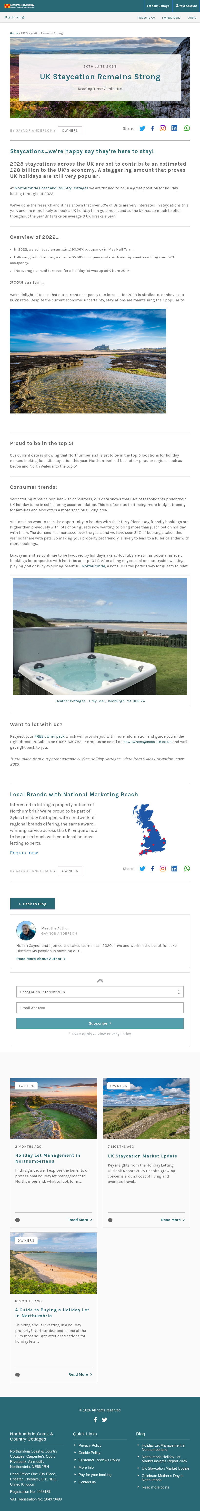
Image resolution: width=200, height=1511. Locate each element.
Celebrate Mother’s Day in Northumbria (162, 1478)
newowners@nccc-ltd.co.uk (147, 741)
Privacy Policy (90, 1445)
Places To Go (146, 17)
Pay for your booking (95, 1475)
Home (14, 33)
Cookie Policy (89, 1453)
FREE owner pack (49, 736)
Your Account (188, 6)
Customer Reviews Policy (99, 1460)
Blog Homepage (14, 17)
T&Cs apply (81, 1033)
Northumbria (93, 566)
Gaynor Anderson (34, 130)
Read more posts (155, 1487)
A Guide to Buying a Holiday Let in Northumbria (52, 1312)
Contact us (87, 1482)
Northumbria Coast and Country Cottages (51, 188)
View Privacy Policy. (114, 1033)
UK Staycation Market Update (142, 1156)
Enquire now (24, 853)
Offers (192, 17)
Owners (70, 130)
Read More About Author (38, 958)
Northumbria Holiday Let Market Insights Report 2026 (164, 1459)
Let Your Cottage (158, 6)
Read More (78, 1219)
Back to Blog (34, 904)
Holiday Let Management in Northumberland (47, 1158)
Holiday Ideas (171, 17)
